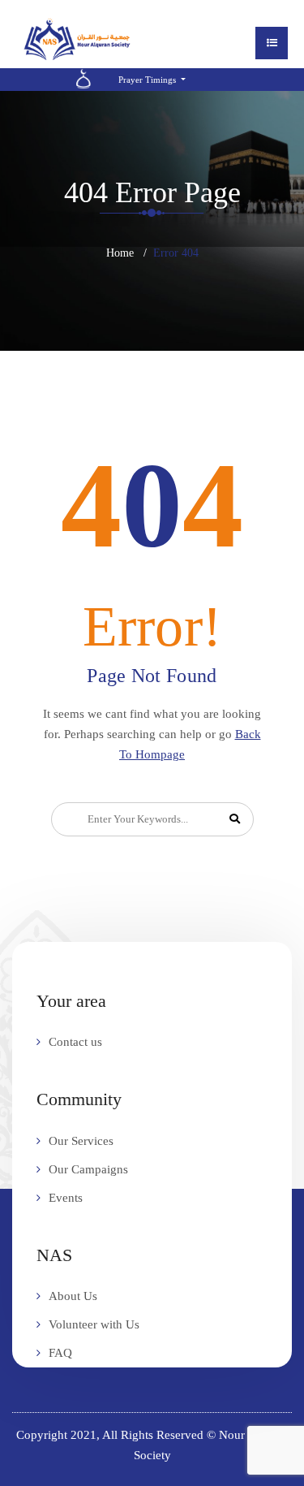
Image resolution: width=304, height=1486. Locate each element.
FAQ (60, 1352)
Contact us (75, 1041)
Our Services (81, 1140)
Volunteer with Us (94, 1324)
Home (120, 253)
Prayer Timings (148, 79)
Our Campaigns (88, 1169)
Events (66, 1197)
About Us (73, 1295)
